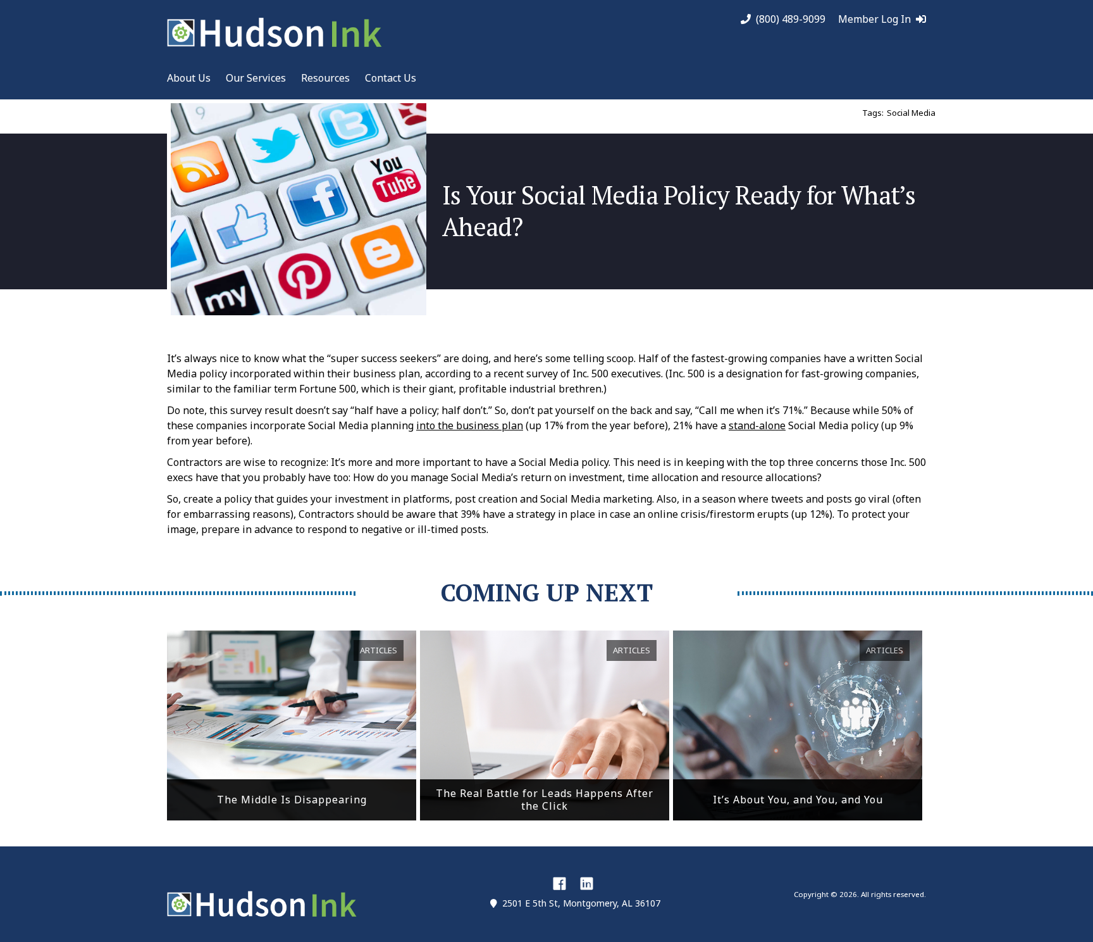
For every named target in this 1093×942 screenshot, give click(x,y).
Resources (325, 78)
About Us (189, 78)
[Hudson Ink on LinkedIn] (587, 883)
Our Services (256, 78)
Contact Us (390, 78)
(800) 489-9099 (790, 19)
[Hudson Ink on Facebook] (559, 883)
